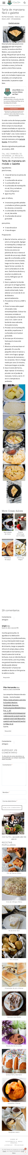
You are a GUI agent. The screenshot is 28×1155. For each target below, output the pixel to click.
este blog (5, 46)
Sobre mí (14, 1139)
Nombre (6, 792)
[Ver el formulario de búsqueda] (24, 2)
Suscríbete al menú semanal (14, 1142)
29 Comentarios (16, 19)
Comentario (7, 765)
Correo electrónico (10, 801)
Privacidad (19, 1145)
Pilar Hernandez (9, 17)
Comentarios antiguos (6, 618)
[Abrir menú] (4, 3)
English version (14, 23)
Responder (6, 677)
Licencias (8, 1145)
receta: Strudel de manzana (13, 156)
